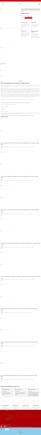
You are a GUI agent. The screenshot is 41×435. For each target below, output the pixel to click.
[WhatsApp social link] (21, 0)
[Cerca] (37, 4)
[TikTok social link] (22, 0)
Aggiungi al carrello (28, 17)
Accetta (7, 429)
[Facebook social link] (18, 0)
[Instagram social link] (19, 0)
